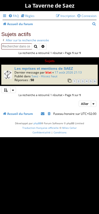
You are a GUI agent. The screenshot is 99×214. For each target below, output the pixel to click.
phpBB (37, 123)
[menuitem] (13, 16)
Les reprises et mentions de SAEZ (43, 68)
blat (48, 72)
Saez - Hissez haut (44, 76)
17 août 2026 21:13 (68, 72)
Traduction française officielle (40, 128)
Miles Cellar (69, 128)
